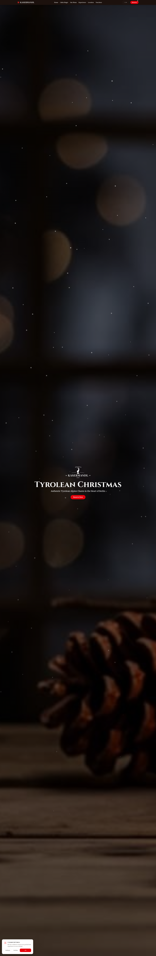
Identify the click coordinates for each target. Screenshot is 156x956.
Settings (7, 950)
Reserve (134, 2)
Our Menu (73, 2)
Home (56, 2)
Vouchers (99, 2)
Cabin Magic (64, 2)
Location (91, 2)
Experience (82, 2)
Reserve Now (78, 497)
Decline (15, 950)
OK (25, 950)
